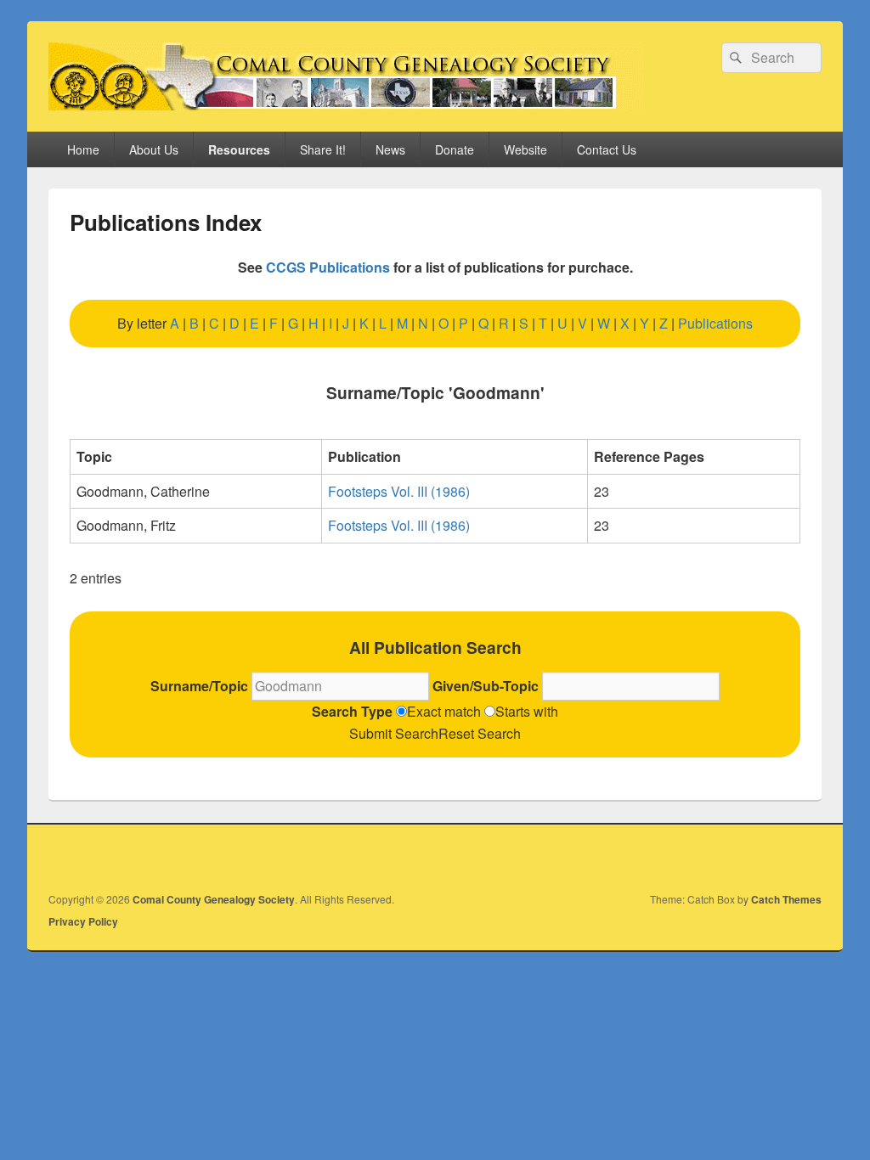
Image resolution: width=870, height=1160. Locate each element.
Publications (715, 323)
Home (83, 149)
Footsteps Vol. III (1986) (399, 491)
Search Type (354, 711)
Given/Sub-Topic (487, 685)
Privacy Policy (83, 921)
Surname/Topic (200, 685)
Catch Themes (786, 899)
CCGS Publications (328, 267)
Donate (454, 149)
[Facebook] (769, 856)
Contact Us (606, 149)
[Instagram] (807, 856)
